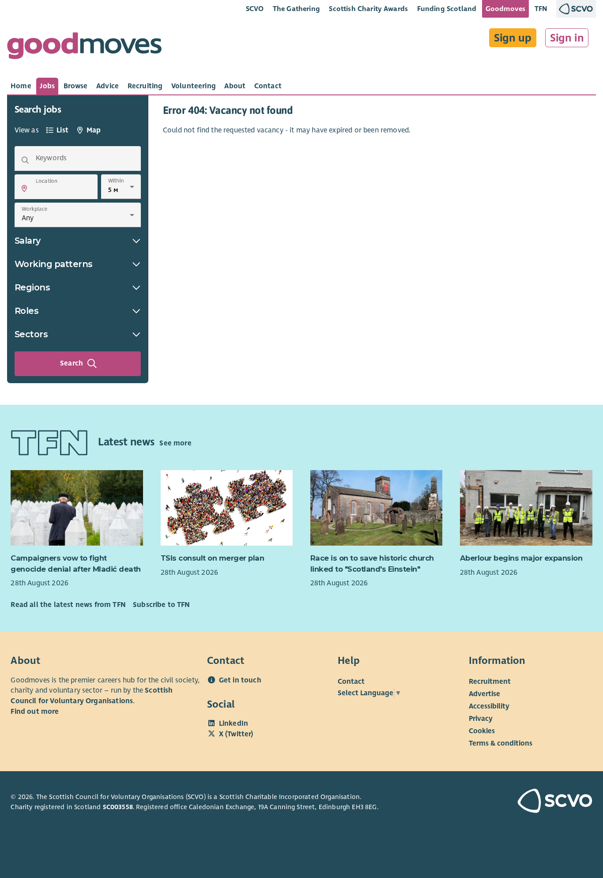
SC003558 (118, 807)
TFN (541, 8)
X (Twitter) (236, 734)
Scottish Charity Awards (368, 8)
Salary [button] (28, 240)
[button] (24, 188)
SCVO (255, 8)
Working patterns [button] (54, 264)
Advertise (484, 693)
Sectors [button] (31, 334)
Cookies (482, 730)
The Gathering (296, 8)
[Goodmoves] (84, 48)
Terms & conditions (500, 743)
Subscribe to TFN (161, 604)
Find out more (35, 711)
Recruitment (490, 681)
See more (175, 443)
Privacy (481, 718)
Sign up (512, 38)
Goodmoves (505, 8)
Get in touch (240, 680)
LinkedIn (233, 723)
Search (71, 363)
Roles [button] (27, 310)
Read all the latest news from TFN (68, 604)
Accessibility (489, 705)
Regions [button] (32, 287)
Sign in (567, 38)
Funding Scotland (447, 8)
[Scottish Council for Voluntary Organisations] (546, 802)
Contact (351, 681)
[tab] (21, 86)
